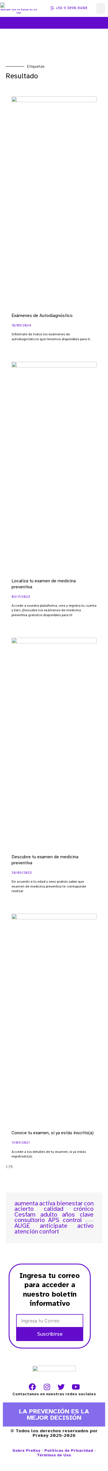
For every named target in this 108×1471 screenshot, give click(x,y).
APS (53, 1220)
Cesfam (24, 1214)
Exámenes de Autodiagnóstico (42, 315)
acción (89, 1221)
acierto (24, 1209)
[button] (100, 8)
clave (87, 1214)
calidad (53, 1209)
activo (85, 1225)
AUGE (22, 1225)
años (68, 1214)
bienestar (70, 1203)
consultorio (29, 1220)
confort (49, 1231)
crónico (83, 1209)
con (89, 1203)
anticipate (53, 1225)
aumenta (26, 1203)
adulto (48, 1214)
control (72, 1220)
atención (26, 1231)
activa (47, 1203)
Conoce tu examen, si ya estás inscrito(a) (53, 1133)
